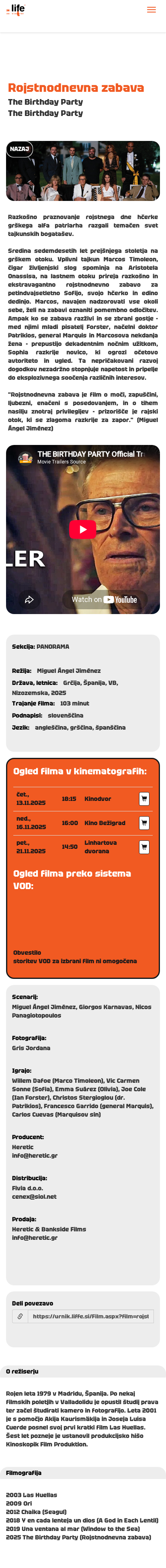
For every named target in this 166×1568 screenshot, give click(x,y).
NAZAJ (19, 149)
